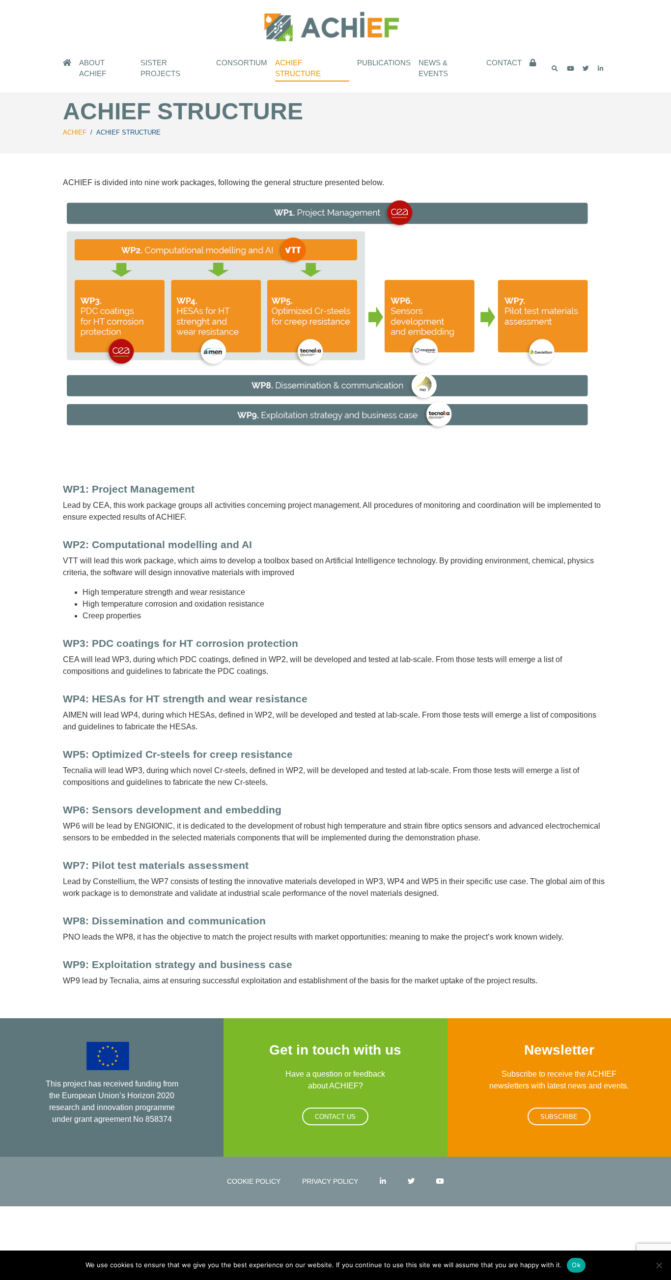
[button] (555, 68)
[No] (659, 1265)
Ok (576, 1265)
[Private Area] (533, 64)
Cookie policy (253, 1181)
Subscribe (559, 1116)
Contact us (335, 1116)
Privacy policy (330, 1181)
